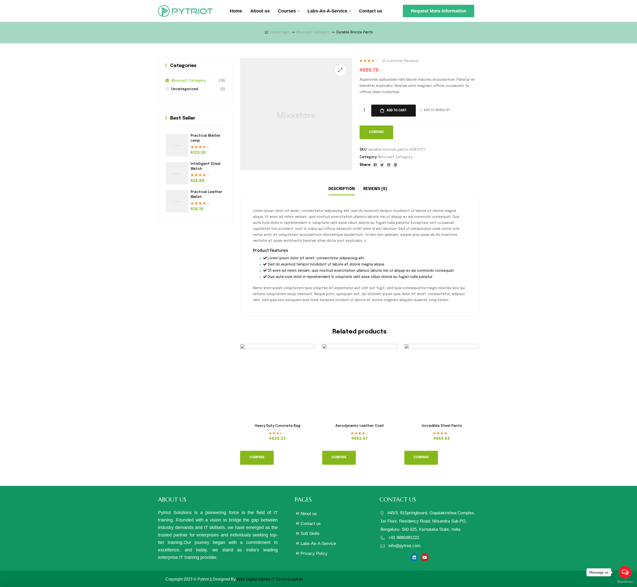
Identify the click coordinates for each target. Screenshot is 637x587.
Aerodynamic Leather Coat (359, 426)
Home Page (280, 32)
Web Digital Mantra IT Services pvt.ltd (270, 579)
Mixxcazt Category (313, 32)
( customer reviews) (400, 61)
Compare (376, 132)
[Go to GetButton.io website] (625, 582)
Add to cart (397, 110)
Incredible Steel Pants (442, 426)
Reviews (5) (375, 189)
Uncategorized (184, 89)
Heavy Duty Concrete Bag (277, 426)
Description (341, 189)
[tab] (341, 189)
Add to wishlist (437, 110)
